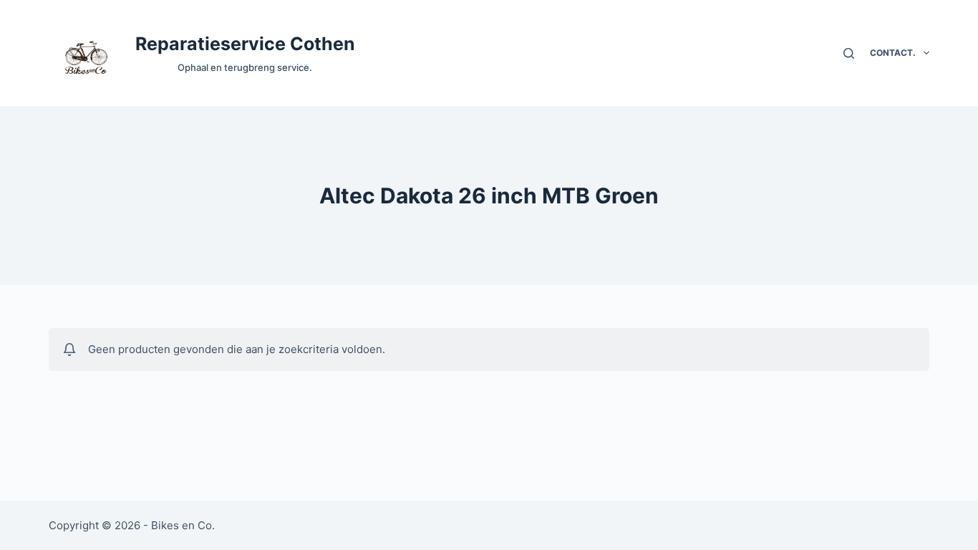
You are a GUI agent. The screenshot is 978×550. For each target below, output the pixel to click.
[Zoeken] (848, 53)
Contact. (893, 52)
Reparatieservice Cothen (245, 43)
